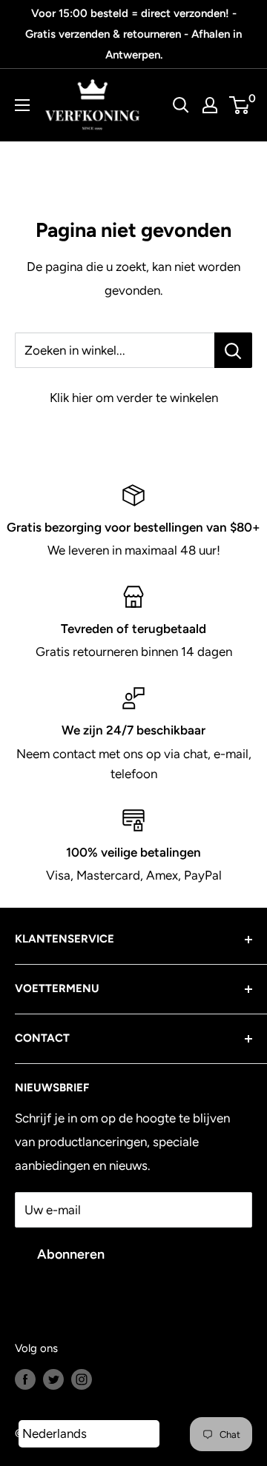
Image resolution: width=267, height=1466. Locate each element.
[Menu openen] (22, 105)
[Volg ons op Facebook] (25, 1378)
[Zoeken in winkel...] (233, 350)
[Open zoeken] (181, 105)
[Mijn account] (209, 105)
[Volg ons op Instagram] (81, 1378)
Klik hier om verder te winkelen (134, 397)
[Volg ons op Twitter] (53, 1378)
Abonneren (71, 1254)
